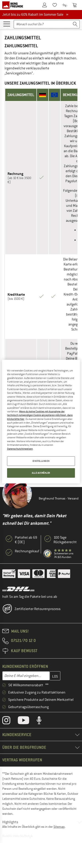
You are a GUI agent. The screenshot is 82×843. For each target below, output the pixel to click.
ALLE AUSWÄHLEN (41, 472)
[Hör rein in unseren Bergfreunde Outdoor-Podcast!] (42, 721)
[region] (41, 421)
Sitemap (59, 827)
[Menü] (6, 23)
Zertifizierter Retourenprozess (38, 609)
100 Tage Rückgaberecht (65, 539)
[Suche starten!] (75, 24)
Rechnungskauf (27, 551)
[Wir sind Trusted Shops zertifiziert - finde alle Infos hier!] (47, 553)
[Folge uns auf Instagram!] (9, 721)
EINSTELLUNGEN (41, 460)
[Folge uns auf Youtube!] (27, 721)
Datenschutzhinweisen (20, 448)
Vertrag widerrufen (22, 759)
